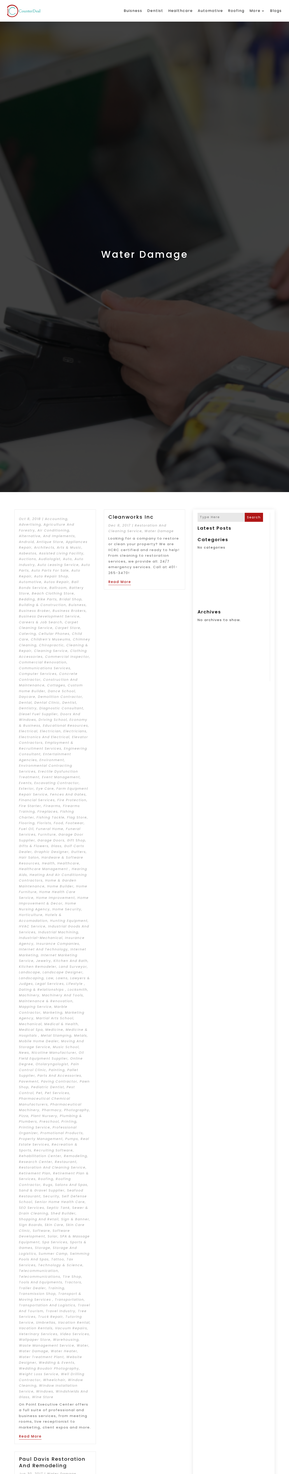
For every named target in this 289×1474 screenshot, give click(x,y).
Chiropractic (51, 645)
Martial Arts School (54, 1018)
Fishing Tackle (51, 817)
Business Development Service (49, 616)
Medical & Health (61, 1024)
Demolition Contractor (60, 696)
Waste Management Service (46, 1345)
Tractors (73, 1282)
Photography (76, 1110)
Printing (69, 1121)
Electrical (28, 731)
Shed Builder (63, 1213)
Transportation (69, 1299)
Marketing (53, 1012)
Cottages (56, 685)
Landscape (29, 972)
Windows (44, 1391)
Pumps (71, 1139)
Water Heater (64, 1351)
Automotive (210, 10)
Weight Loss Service (38, 1374)
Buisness (133, 10)
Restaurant (66, 1162)
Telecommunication (38, 1270)
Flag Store (77, 817)
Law (50, 978)
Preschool (49, 1121)
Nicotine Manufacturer (54, 1052)
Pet (39, 1093)
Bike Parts (47, 599)
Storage (42, 1248)
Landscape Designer (63, 972)
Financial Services (37, 800)
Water (83, 1345)
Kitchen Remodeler (37, 966)
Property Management (41, 1139)
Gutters (78, 852)
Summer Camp (53, 1253)
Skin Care (54, 1225)
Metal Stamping (56, 1035)
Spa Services (55, 1242)
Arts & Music (69, 547)
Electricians (74, 731)
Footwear (75, 823)
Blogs (276, 10)
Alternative (30, 536)
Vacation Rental (74, 1322)
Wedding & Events (57, 1362)
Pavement (29, 1081)
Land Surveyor (73, 966)
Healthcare (180, 10)
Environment (52, 760)
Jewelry (43, 961)
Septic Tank (58, 1207)
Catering (27, 633)
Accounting (56, 519)
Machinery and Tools (62, 995)
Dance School (61, 691)
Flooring (27, 823)
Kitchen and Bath (71, 961)
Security (51, 1196)
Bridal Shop (70, 599)
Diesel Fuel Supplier (38, 714)
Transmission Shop (37, 1293)
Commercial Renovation (43, 662)
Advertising (30, 524)
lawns (62, 978)
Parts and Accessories (59, 1075)
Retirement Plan (35, 1173)
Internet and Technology (43, 949)
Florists (44, 823)
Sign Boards (30, 1225)
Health (48, 863)
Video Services (74, 1334)
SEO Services (31, 1207)
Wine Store (43, 1397)
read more (30, 1436)
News (24, 1052)
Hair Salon (29, 857)
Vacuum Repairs (71, 1328)
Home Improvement (55, 897)
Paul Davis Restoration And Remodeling (52, 1462)
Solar (53, 1236)
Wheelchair (54, 1380)
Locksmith (77, 989)
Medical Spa (31, 1029)
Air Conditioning (53, 530)
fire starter (30, 806)
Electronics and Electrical (44, 737)
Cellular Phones (54, 633)
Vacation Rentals (36, 1328)
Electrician (50, 731)
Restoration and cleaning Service (52, 1167)
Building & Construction (42, 605)
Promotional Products (61, 1133)
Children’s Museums (50, 639)
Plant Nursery (44, 1116)
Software (41, 1230)
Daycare (27, 696)
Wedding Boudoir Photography (49, 1368)
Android (26, 542)
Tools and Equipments (40, 1282)
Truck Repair (50, 1316)
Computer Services (38, 673)
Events (25, 783)
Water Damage (33, 1351)
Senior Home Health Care (60, 1202)
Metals (80, 1035)
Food (58, 823)
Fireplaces (47, 811)
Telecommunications (39, 1276)
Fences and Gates (68, 794)
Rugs (48, 1184)
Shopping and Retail (39, 1219)
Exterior (26, 788)
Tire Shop (72, 1276)
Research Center (35, 1162)
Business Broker (34, 610)
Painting (57, 1070)
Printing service (34, 1127)
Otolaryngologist (52, 1064)
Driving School (53, 719)
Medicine (54, 1029)
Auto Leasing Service (58, 565)
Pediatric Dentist (47, 1087)
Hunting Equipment (69, 920)
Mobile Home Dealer (39, 1041)
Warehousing (66, 1339)
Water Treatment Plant (41, 1357)
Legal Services (49, 983)
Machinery (29, 995)
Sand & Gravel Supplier (42, 1190)
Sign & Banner (75, 1219)
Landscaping (31, 978)
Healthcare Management (44, 869)
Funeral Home (49, 829)
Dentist (155, 10)
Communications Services (44, 668)
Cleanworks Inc (131, 516)
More (255, 10)
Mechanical (30, 1024)
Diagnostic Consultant (61, 708)
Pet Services (57, 1093)
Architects (44, 547)
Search (254, 517)
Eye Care (45, 788)
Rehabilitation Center (40, 1156)
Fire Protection (71, 800)
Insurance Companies (57, 943)
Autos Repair (56, 582)
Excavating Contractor (56, 783)
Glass (56, 846)
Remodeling (75, 1156)
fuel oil (26, 829)
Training (56, 1288)
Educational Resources (65, 725)
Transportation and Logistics (47, 1305)
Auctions (27, 559)
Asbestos (28, 553)
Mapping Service (35, 1006)
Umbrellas (46, 1322)
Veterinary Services (38, 1334)
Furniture (47, 834)
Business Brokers (69, 610)
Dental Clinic (47, 702)
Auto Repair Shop (51, 576)
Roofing (236, 10)
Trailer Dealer (32, 1288)
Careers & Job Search (40, 622)
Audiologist (50, 559)
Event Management (61, 777)
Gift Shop (76, 840)
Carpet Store (67, 628)
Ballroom (58, 588)
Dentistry (28, 708)
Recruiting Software (53, 1150)
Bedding (27, 599)
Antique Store (50, 542)
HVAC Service (32, 926)
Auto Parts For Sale (50, 570)
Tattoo (57, 1259)
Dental (25, 702)
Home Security (66, 909)
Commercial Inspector (67, 656)
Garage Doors (51, 840)
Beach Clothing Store (53, 593)
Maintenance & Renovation (46, 1001)
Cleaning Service (51, 651)
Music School (66, 1047)
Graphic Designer (51, 852)
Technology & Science (60, 1265)
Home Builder (60, 886)
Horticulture (31, 915)
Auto (67, 559)
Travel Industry (60, 1311)
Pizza (23, 1116)
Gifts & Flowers (34, 846)
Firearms (52, 806)
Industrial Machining (58, 932)
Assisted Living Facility (61, 553)
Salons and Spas (71, 1184)
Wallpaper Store (35, 1339)
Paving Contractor (59, 1081)
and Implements (59, 536)
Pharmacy (52, 1110)
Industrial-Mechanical (41, 938)
